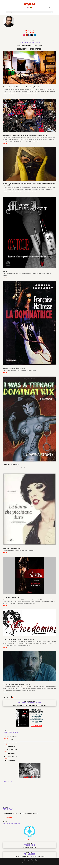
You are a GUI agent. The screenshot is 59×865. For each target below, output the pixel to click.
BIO (26, 30)
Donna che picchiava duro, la (12, 548)
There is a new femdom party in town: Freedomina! (18, 639)
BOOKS (26, 32)
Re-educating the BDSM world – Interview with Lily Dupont (21, 87)
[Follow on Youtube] (27, 35)
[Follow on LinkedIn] (35, 35)
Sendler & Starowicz (8, 817)
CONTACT (32, 32)
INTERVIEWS (31, 30)
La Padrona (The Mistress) (11, 597)
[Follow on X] (32, 35)
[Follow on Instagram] (24, 35)
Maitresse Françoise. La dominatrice (14, 368)
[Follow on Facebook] (29, 35)
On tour (5, 271)
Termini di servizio (33, 863)
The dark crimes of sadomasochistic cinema (16, 684)
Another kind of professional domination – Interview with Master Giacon (25, 135)
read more (5, 95)
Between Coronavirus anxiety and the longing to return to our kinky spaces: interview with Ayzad (29, 184)
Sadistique (6, 738)
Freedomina (7, 745)
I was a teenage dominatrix (11, 464)
